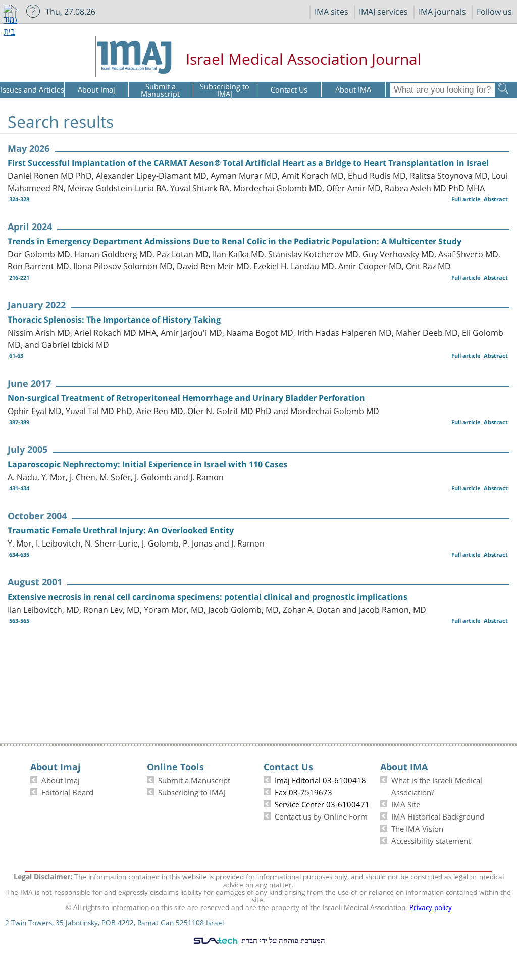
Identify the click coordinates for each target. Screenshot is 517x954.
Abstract (496, 199)
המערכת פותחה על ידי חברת (282, 940)
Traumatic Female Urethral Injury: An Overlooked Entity (121, 530)
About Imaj (60, 779)
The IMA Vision (417, 828)
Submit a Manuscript (194, 779)
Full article (466, 199)
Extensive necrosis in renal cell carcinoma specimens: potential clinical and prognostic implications (207, 596)
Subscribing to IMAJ (192, 791)
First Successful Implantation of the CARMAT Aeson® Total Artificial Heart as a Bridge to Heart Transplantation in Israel (248, 162)
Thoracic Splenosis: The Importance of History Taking (114, 319)
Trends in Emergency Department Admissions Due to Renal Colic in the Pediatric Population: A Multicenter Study (234, 241)
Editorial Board (67, 791)
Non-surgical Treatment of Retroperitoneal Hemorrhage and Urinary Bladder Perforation (186, 397)
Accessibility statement (431, 840)
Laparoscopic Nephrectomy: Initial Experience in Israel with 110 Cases (147, 464)
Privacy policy (430, 906)
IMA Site (405, 803)
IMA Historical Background (437, 815)
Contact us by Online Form (321, 815)
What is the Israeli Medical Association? (436, 785)
